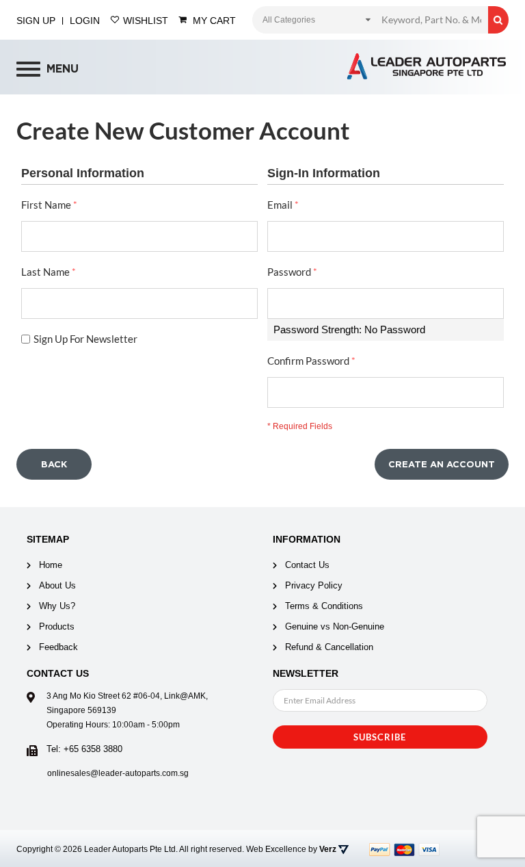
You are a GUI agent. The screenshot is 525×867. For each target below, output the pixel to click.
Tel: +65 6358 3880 (84, 749)
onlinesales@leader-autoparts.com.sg (118, 773)
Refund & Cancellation (329, 647)
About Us (57, 585)
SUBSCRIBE (379, 737)
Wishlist (144, 20)
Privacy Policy (313, 585)
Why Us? (57, 606)
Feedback (58, 647)
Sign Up (35, 20)
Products (57, 626)
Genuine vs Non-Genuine (334, 626)
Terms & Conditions (324, 606)
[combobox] (431, 20)
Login (85, 20)
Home (50, 565)
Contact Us (307, 565)
